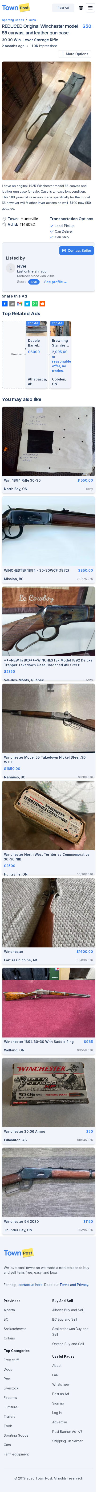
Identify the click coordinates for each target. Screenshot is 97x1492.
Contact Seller (79, 250)
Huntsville (29, 218)
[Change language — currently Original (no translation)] (81, 8)
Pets (7, 1379)
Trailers (9, 1416)
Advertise (59, 1422)
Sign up (58, 1403)
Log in (57, 1413)
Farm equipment (16, 1454)
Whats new (60, 1384)
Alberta (9, 1310)
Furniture (10, 1407)
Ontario (9, 1338)
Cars (7, 1445)
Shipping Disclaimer (67, 1441)
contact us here (30, 1285)
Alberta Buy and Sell (68, 1310)
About (56, 1366)
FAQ (55, 1375)
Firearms (10, 1398)
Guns (32, 20)
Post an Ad (60, 1394)
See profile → (55, 282)
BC (6, 1319)
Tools (8, 1426)
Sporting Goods (13, 20)
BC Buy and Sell (64, 1319)
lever (22, 266)
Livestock (11, 1388)
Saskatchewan (15, 1329)
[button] (13, 46)
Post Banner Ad (64, 1432)
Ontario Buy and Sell (68, 1344)
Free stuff (11, 1360)
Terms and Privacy (74, 1285)
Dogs (8, 1369)
